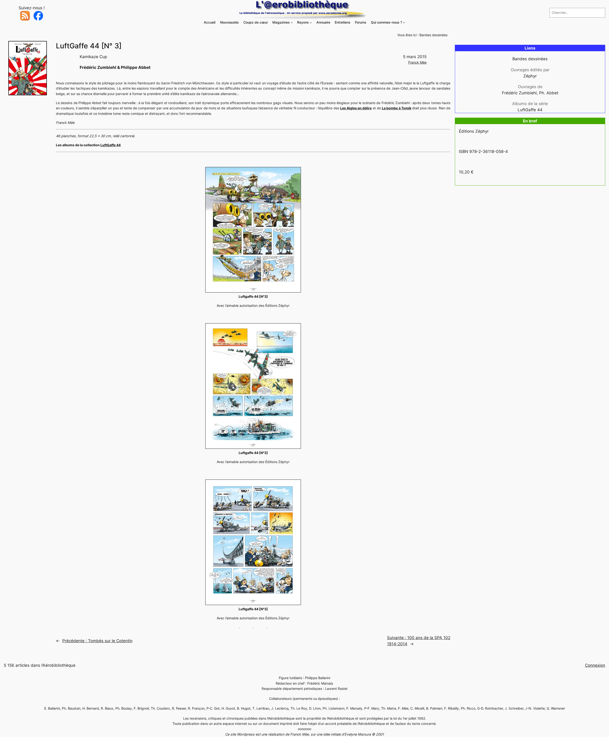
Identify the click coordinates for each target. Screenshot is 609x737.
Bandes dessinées (433, 35)
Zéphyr (530, 76)
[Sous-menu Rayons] (311, 22)
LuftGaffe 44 (110, 145)
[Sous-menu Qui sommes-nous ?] (404, 22)
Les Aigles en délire (356, 108)
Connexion (595, 665)
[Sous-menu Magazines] (292, 22)
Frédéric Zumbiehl (519, 93)
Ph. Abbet (548, 93)
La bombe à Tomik (396, 108)
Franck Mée (417, 62)
